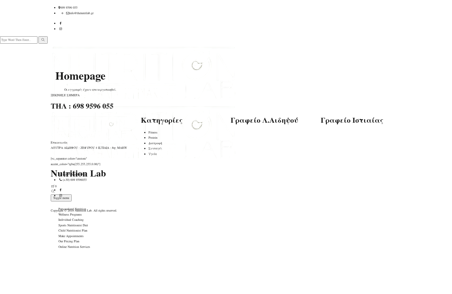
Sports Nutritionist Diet (73, 225)
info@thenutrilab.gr (81, 13)
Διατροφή (155, 143)
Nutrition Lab (83, 210)
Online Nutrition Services (74, 246)
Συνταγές (155, 148)
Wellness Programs (70, 214)
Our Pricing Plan (68, 241)
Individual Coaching (71, 219)
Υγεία (153, 154)
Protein (153, 137)
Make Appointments (71, 236)
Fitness (153, 132)
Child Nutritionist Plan (72, 230)
